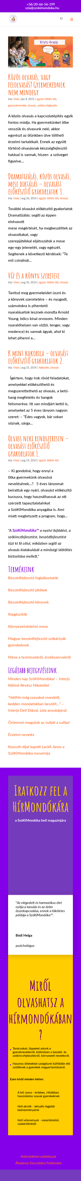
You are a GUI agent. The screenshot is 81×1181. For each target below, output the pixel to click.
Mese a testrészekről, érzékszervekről (39, 657)
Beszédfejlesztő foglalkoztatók (33, 578)
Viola (16, 99)
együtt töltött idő (46, 99)
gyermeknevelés (17, 105)
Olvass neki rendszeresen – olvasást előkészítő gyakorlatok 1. (38, 445)
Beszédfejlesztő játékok (27, 590)
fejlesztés (44, 367)
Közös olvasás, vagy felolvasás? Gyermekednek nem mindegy (36, 84)
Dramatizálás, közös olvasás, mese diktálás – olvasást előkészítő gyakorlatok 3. (39, 183)
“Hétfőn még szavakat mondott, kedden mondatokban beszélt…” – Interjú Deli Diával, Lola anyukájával (37, 704)
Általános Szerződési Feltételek (38, 1163)
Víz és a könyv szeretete (33, 275)
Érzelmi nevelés (21, 735)
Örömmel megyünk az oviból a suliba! (39, 723)
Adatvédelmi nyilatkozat (38, 1156)
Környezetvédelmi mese (28, 627)
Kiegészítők (17, 614)
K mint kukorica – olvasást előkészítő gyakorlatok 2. (38, 357)
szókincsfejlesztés (47, 105)
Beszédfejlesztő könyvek (28, 602)
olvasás (32, 105)
